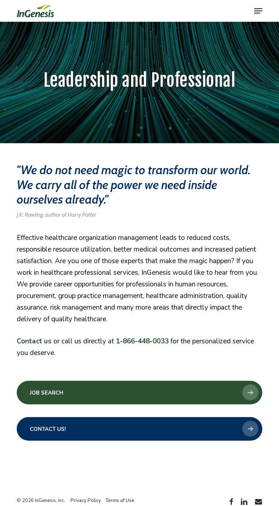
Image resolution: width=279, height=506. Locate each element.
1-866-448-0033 (142, 341)
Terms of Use (119, 500)
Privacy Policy (85, 500)
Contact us (34, 341)
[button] (258, 11)
